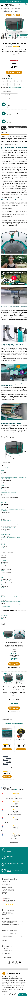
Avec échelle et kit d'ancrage (9, 94)
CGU (6, 892)
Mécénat (4, 887)
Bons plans (4, 942)
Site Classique (7, 957)
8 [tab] (10, 37)
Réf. (7, 46)
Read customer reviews (9, 905)
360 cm (18, 81)
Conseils (4, 893)
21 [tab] (12, 38)
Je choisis (13, 994)
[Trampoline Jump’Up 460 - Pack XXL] (14, 26)
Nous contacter (5, 925)
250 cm (4, 81)
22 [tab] (14, 38)
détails (9, 107)
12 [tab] (16, 37)
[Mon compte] (22, 5)
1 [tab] (1, 37)
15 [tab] (20, 37)
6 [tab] (8, 37)
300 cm (11, 81)
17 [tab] (23, 37)
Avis (25, 127)
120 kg (2, 482)
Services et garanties (7, 883)
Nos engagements (6, 884)
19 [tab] (25, 37)
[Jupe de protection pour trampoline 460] (7, 733)
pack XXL (20, 1)
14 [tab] (18, 37)
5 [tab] (6, 37)
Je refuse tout (5, 994)
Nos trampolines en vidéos (8, 889)
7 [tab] (9, 37)
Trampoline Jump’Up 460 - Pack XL (14, 687)
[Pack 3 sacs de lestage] (7, 760)
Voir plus (5, 132)
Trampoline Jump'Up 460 (14, 642)
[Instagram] (13, 962)
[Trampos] (14, 262)
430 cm (11, 84)
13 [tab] (17, 37)
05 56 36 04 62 (6, 918)
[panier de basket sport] (21, 733)
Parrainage (4, 940)
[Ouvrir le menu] (2, 4)
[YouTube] (20, 962)
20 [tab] (27, 37)
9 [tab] (12, 37)
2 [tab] (2, 37)
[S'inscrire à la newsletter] (21, 937)
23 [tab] (15, 38)
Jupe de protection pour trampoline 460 (7, 740)
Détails (14, 54)
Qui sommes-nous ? (6, 881)
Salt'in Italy (6, 951)
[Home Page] (2, 8)
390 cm (4, 84)
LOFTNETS (6, 948)
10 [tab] (13, 37)
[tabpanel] (14, 26)
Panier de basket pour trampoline (21, 740)
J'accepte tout (22, 994)
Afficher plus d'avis (14, 842)
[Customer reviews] (8, 899)
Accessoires (18, 127)
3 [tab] (4, 37)
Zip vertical (3, 557)
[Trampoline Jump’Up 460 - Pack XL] (14, 683)
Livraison (4, 886)
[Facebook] (9, 962)
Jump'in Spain (7, 953)
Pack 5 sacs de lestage (7, 767)
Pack (11, 127)
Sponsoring (9, 887)
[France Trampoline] (10, 5)
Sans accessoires (7, 91)
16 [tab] (21, 37)
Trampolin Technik (8, 950)
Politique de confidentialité (8, 890)
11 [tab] (14, 37)
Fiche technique (3, 127)
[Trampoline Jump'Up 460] (14, 639)
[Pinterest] (16, 962)
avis (20, 46)
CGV (3, 892)
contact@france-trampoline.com (10, 924)
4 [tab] (5, 37)
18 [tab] (24, 37)
